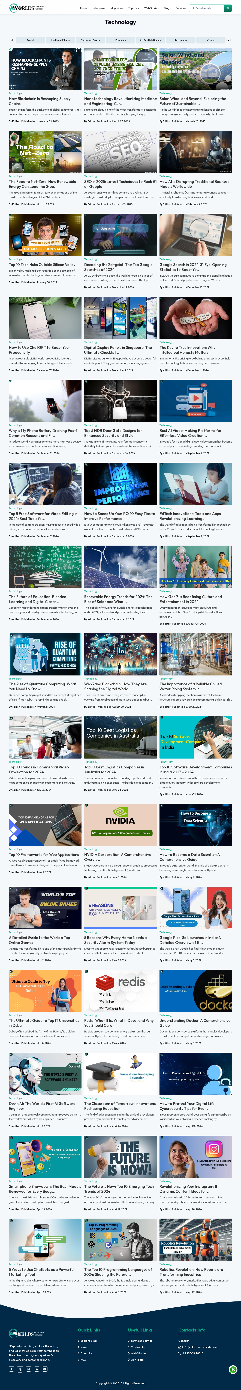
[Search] (228, 8)
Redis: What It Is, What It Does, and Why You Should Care (119, 1023)
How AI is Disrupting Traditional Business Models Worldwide (194, 184)
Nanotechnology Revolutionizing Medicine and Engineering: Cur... (120, 101)
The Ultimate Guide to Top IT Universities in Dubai (44, 1023)
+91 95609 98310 (192, 1353)
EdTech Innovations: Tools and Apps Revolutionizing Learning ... (190, 516)
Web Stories (151, 8)
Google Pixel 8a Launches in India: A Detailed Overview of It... (190, 940)
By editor (14, 282)
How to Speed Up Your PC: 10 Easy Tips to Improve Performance (119, 516)
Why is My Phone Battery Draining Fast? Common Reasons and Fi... (43, 433)
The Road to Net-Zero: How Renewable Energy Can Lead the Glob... (42, 184)
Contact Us (138, 1347)
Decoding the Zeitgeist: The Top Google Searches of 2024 (118, 267)
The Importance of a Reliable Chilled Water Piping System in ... (190, 686)
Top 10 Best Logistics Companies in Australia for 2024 (114, 769)
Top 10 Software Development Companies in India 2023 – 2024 (195, 769)
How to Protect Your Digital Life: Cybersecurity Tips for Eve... (187, 1106)
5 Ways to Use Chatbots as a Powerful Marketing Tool (41, 1272)
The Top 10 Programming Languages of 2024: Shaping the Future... (118, 1272)
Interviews (99, 8)
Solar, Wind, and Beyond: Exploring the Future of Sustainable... (192, 101)
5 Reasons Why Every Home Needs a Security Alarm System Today (115, 940)
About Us (86, 1353)
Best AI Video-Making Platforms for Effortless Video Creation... (190, 433)
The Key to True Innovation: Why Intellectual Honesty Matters (187, 350)
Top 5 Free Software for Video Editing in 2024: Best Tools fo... (43, 516)
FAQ (83, 1359)
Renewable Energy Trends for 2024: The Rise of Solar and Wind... (118, 599)
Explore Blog (88, 1340)
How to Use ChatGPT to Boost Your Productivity (39, 350)
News (83, 1347)
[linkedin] (36, 1369)
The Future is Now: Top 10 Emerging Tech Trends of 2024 (119, 1189)
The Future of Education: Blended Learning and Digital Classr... (37, 599)
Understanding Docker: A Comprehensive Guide (194, 1023)
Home (84, 8)
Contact (183, 1340)
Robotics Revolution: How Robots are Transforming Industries (191, 1272)
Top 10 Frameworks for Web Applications (44, 854)
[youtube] (44, 1369)
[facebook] (11, 1369)
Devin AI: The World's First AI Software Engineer (42, 1106)
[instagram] (28, 1369)
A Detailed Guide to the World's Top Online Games (39, 940)
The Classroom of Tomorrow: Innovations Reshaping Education (120, 1106)
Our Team (137, 1359)
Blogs (167, 8)
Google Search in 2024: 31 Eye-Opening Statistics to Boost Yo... (193, 267)
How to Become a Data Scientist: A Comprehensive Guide (189, 857)
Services (181, 8)
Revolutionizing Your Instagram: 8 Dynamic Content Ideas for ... (188, 1189)
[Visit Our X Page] (20, 1369)
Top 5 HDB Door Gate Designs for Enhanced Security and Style (113, 433)
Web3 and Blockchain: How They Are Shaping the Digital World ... (115, 686)
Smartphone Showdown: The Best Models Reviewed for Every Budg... (45, 1189)
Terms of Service (141, 1340)
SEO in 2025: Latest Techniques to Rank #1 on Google (120, 184)
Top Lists (133, 8)
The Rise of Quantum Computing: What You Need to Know (43, 686)
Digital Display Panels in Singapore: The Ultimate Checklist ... (118, 350)
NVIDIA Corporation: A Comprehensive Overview (117, 857)
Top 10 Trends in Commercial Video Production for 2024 (39, 769)
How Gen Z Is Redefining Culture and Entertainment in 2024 (190, 599)
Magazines (116, 8)
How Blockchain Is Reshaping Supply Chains (40, 101)
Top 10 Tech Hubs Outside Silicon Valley (42, 264)
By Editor (14, 121)
